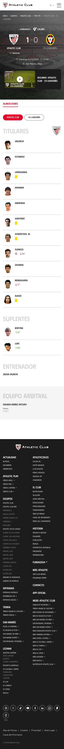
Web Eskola (37, 660)
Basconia (6, 525)
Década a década (39, 533)
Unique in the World (41, 605)
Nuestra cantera (9, 653)
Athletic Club (25, 16)
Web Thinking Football (42, 634)
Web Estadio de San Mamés (43, 612)
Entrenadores (38, 555)
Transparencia (38, 510)
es (50, 5)
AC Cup (5, 682)
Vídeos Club (7, 491)
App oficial (39, 592)
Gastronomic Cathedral (12, 641)
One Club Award (39, 574)
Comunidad (37, 480)
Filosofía (36, 495)
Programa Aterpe (39, 578)
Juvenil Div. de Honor (11, 533)
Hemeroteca (7, 469)
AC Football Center (10, 669)
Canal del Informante (41, 517)
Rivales (35, 544)
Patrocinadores (39, 506)
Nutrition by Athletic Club (43, 664)
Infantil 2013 (8, 559)
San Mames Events (10, 637)
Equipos (14, 16)
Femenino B (7, 510)
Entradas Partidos (10, 592)
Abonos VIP (37, 476)
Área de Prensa (39, 514)
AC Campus (7, 685)
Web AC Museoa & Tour (42, 616)
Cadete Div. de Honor (11, 544)
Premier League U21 (10, 518)
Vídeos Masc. (8, 480)
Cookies (24, 730)
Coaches (6, 678)
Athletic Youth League (11, 529)
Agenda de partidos (11, 581)
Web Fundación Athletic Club (44, 631)
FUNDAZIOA (39, 562)
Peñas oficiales (39, 472)
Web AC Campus (39, 646)
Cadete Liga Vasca (10, 540)
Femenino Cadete (9, 547)
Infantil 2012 (8, 551)
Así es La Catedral (10, 626)
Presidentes (37, 551)
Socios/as (37, 461)
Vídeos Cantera (9, 488)
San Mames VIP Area (11, 634)
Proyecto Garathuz (10, 665)
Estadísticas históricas (42, 547)
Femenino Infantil (10, 562)
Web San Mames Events (42, 627)
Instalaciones (38, 503)
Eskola (5, 693)
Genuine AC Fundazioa (11, 577)
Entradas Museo (9, 600)
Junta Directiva (38, 499)
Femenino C (7, 521)
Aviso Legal (49, 730)
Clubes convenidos (10, 662)
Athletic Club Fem (10, 507)
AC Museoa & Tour (10, 630)
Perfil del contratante (41, 521)
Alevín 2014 (7, 570)
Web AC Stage (38, 653)
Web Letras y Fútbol (41, 638)
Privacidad (36, 730)
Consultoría (8, 675)
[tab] (13, 117)
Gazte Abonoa (38, 465)
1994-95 (37, 16)
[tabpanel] (32, 267)
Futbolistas (37, 540)
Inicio (5, 16)
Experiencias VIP (9, 596)
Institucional (38, 491)
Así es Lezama (8, 656)
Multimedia (7, 465)
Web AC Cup (37, 649)
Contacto (38, 585)
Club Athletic (38, 469)
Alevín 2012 (7, 566)
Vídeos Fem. (7, 484)
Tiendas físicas (8, 615)
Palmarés (36, 536)
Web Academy (38, 657)
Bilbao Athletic (9, 514)
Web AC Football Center (42, 642)
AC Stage (6, 689)
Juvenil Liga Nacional (11, 536)
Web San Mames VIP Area (42, 619)
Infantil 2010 (8, 555)
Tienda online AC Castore (13, 611)
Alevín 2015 (7, 573)
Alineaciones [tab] (10, 103)
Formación (7, 672)
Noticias (6, 461)
